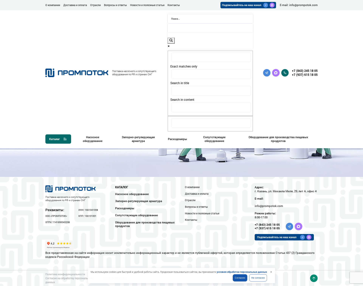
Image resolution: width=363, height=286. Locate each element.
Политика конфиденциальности (65, 274)
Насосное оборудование (92, 139)
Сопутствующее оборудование (214, 139)
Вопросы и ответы (115, 5)
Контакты (174, 5)
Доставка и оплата (75, 5)
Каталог (54, 139)
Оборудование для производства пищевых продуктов (278, 139)
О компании (52, 5)
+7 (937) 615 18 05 (305, 75)
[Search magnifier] (171, 41)
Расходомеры (177, 139)
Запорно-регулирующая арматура (138, 139)
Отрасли (95, 5)
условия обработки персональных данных (242, 272)
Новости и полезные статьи (147, 5)
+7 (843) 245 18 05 (305, 71)
